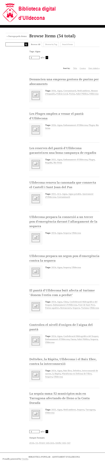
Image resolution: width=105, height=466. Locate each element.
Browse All (35, 44)
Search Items (67, 44)
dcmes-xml (44, 442)
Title (75, 68)
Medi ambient (83, 90)
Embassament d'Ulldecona (75, 125)
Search (26, 44)
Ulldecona (93, 93)
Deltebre (77, 370)
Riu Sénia (58, 162)
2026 (53, 90)
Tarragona (90, 409)
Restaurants (66, 307)
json (52, 442)
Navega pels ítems (17, 36)
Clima (66, 301)
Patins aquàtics (52, 307)
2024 (53, 233)
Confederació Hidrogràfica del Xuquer (80, 336)
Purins (72, 93)
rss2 (68, 442)
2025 (53, 159)
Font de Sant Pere (86, 304)
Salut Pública (82, 93)
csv (36, 442)
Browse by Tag (51, 44)
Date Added (93, 68)
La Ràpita (56, 373)
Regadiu (48, 162)
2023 (53, 409)
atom (31, 442)
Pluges (92, 125)
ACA (59, 194)
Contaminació (69, 90)
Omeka (25, 458)
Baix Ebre (67, 370)
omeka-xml (60, 442)
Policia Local (62, 93)
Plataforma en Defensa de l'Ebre (77, 373)
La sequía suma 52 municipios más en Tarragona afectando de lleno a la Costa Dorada (59, 398)
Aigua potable (74, 194)
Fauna (73, 339)
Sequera (67, 233)
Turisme (85, 307)
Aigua (59, 90)
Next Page (47, 57)
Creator (83, 68)
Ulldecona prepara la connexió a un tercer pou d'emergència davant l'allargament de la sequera (63, 221)
